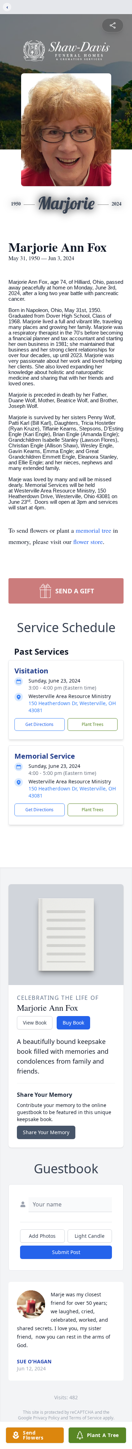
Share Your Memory (46, 1132)
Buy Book (73, 1022)
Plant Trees (92, 724)
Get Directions (39, 724)
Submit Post (66, 1252)
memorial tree (93, 530)
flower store (88, 541)
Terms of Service (85, 1418)
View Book (34, 1022)
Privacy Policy (46, 1418)
